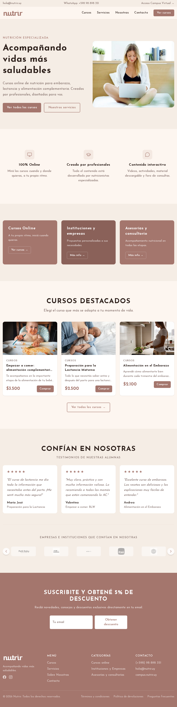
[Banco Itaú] (121, 551)
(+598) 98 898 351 (148, 662)
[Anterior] (6, 551)
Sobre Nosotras (58, 675)
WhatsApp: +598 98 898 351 (81, 3)
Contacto (141, 12)
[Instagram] (10, 677)
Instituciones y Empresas (108, 669)
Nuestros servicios (62, 107)
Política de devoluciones (128, 696)
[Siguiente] (170, 551)
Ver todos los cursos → (88, 407)
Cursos (86, 12)
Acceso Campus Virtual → (157, 3)
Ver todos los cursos (22, 107)
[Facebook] (4, 677)
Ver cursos (164, 12)
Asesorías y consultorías (107, 675)
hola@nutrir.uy (12, 3)
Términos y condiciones (95, 696)
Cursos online (100, 662)
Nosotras (122, 12)
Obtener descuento (111, 622)
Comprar (45, 388)
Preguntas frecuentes (160, 696)
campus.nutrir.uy (146, 675)
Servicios (103, 12)
